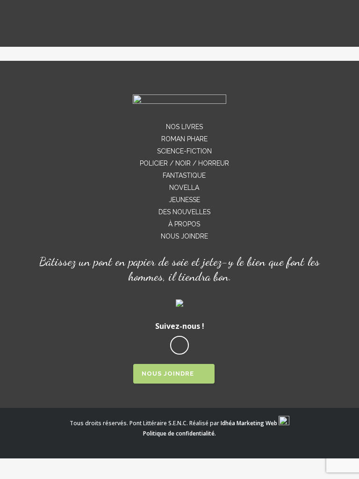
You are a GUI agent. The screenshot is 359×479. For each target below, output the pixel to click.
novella (184, 187)
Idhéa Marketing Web (249, 423)
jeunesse (184, 199)
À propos (184, 224)
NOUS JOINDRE (168, 373)
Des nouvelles (184, 212)
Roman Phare (184, 139)
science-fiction (184, 151)
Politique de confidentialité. (179, 433)
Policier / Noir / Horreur (184, 163)
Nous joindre (184, 236)
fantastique (184, 175)
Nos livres (184, 127)
